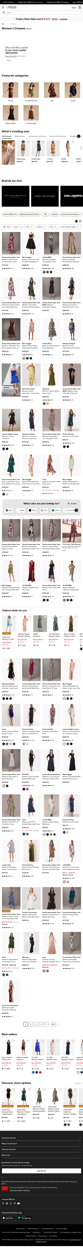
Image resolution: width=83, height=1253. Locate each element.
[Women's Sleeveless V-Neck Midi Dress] (11, 760)
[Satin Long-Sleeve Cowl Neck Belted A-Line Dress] (11, 465)
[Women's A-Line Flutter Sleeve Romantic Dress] (72, 851)
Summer (55, 214)
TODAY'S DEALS (8, 2)
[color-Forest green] (67, 698)
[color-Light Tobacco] (67, 744)
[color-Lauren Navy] (7, 449)
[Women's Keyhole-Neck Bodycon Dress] (11, 715)
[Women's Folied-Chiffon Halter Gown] (51, 374)
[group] (41, 48)
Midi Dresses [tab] (20, 136)
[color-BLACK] (44, 600)
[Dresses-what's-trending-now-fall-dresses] (8, 152)
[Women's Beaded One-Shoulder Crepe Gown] (11, 670)
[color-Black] (71, 600)
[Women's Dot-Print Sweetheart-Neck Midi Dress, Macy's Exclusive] (53, 1047)
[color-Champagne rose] (44, 971)
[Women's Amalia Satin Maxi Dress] (31, 571)
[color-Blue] (27, 744)
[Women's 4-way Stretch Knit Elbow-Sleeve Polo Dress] (51, 760)
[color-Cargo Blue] (33, 1072)
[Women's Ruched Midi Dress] (72, 898)
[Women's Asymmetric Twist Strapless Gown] (51, 420)
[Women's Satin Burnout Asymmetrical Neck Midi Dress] (51, 851)
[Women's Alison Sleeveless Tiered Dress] (31, 374)
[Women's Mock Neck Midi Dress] (51, 571)
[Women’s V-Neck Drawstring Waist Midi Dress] (39, 1096)
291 (53, 1024)
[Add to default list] (28, 142)
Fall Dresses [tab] (6, 136)
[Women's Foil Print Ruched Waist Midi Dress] (31, 805)
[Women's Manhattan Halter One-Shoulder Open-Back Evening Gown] (31, 943)
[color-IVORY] (7, 494)
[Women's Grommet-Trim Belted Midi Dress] (51, 898)
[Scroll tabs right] (78, 136)
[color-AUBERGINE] (80, 1124)
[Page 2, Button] (57, 1024)
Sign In (74, 7)
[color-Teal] (31, 358)
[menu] (3, 7)
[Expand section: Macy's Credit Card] (41, 1143)
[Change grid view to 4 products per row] (76, 221)
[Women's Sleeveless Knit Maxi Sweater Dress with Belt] (11, 329)
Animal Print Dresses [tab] (58, 136)
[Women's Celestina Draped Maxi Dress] (51, 243)
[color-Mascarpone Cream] (64, 744)
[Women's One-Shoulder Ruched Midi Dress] (31, 760)
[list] (41, 51)
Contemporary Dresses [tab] (37, 136)
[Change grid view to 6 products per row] (80, 221)
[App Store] (8, 1218)
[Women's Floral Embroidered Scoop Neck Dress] (72, 329)
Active (55, 19)
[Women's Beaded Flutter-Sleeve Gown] (25, 623)
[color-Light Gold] (47, 403)
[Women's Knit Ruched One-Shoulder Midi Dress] (68, 148)
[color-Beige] (51, 834)
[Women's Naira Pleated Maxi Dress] (31, 851)
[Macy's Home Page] (11, 7)
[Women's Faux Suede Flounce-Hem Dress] (38, 148)
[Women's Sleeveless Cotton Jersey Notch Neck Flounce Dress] (11, 851)
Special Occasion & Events (29, 214)
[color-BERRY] (47, 600)
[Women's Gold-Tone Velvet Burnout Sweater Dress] (72, 374)
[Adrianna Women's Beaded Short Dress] (23, 1047)
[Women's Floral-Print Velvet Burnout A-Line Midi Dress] (72, 288)
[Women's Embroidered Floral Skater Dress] (11, 943)
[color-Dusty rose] (64, 698)
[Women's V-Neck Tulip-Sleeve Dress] (24, 1096)
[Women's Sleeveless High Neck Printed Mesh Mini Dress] (11, 571)
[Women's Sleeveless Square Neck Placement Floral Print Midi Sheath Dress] (72, 943)
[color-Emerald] (64, 446)
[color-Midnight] (7, 698)
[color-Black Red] (10, 698)
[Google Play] (24, 1218)
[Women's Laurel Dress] (72, 420)
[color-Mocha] (7, 744)
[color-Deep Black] (36, 1072)
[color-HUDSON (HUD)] (3, 494)
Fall (45, 214)
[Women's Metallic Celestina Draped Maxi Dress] (72, 571)
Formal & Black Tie (9, 214)
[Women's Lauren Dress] (72, 805)
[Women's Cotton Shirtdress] (11, 420)
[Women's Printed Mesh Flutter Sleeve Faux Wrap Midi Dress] (31, 465)
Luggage (64, 19)
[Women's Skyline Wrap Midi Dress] (51, 805)
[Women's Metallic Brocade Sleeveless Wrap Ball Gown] (72, 243)
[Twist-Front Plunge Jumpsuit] (8, 1047)
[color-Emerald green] (3, 975)
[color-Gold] (47, 272)
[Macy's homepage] (3, 24)
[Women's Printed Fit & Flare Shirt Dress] (11, 805)
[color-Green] (44, 272)
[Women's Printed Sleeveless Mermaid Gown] (11, 991)
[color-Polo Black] (3, 449)
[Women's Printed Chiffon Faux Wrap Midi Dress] (11, 288)
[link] (23, 160)
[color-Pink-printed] (67, 882)
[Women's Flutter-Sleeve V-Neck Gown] (68, 1047)
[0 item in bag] (79, 7)
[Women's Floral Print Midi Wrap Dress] (51, 465)
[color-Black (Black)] (7, 786)
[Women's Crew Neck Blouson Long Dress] (31, 420)
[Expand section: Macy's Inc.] (41, 1155)
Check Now (26, 1190)
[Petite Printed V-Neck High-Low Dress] (11, 530)
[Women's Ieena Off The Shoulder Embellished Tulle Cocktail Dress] (31, 243)
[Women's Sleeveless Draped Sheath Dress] (51, 288)
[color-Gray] (47, 971)
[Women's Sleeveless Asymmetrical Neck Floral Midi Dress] (31, 530)
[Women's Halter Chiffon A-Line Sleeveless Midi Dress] (11, 898)
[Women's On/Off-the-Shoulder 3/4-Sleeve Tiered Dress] (23, 148)
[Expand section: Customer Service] (41, 1138)
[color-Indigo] (27, 358)
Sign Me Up (41, 1171)
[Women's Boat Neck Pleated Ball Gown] (71, 623)
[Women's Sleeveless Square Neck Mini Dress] (31, 898)
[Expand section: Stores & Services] (41, 1149)
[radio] (44, 272)
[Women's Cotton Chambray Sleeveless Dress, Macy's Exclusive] (9, 623)
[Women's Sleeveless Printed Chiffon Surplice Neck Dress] (31, 288)
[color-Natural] (10, 744)
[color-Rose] (24, 358)
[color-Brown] (67, 600)
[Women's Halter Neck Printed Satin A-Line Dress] (11, 243)
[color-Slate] (14, 744)
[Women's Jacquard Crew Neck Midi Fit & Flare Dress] (51, 670)
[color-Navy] (67, 446)
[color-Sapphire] (3, 744)
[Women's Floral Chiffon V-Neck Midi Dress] (51, 329)
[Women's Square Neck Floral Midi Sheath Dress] (51, 530)
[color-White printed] (64, 882)
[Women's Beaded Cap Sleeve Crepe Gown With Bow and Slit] (72, 670)
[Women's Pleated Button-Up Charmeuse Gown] (72, 715)
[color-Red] (51, 272)
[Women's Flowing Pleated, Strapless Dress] (51, 943)
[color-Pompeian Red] (40, 1072)
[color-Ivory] (3, 786)
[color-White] (67, 832)
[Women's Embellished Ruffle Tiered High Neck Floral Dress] (72, 465)
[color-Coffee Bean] (68, 1124)
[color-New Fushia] (27, 789)
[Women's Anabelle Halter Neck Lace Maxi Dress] (31, 715)
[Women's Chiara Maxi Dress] (51, 715)
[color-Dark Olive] (44, 403)
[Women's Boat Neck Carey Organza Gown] (55, 623)
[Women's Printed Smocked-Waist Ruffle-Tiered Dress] (53, 148)
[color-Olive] (54, 834)
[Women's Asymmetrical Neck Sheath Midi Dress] (31, 670)
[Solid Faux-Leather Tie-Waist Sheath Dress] (70, 1096)
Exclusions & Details (16, 1190)
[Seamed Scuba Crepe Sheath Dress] (8, 1096)
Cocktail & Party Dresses (70, 214)
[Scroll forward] (76, 510)
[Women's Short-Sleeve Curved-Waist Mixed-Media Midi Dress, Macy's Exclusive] (38, 1047)
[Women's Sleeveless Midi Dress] (40, 623)
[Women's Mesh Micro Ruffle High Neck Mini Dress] (31, 329)
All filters (74, 503)
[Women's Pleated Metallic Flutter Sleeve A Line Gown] (72, 760)
